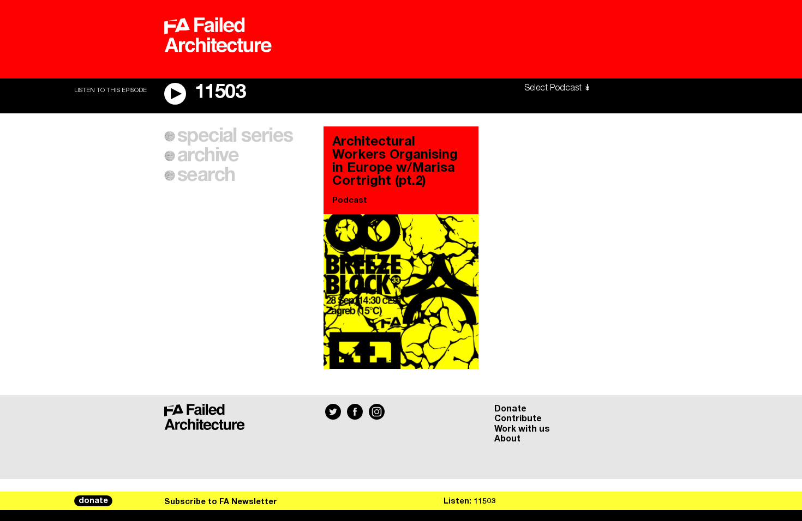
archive (208, 156)
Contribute (518, 418)
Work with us (522, 429)
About (507, 438)
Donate (510, 408)
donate (93, 501)
